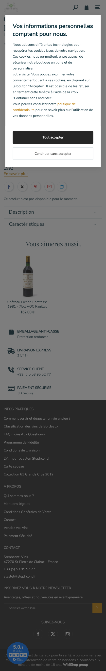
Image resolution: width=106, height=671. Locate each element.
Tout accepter (53, 137)
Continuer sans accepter (53, 153)
